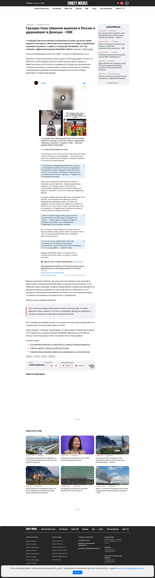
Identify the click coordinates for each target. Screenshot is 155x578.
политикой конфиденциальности (130, 568)
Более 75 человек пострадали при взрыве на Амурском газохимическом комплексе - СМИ (112, 46)
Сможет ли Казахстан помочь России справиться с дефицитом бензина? (113, 77)
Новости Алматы (31, 541)
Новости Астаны (31, 544)
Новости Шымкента (32, 547)
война (44, 356)
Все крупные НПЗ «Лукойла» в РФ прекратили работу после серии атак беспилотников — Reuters (112, 35)
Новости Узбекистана (59, 547)
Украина (52, 356)
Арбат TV (119, 8)
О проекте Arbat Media (85, 537)
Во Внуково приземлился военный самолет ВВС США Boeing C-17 (112, 56)
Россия (36, 356)
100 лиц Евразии (106, 8)
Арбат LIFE (68, 8)
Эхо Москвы (56, 8)
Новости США (56, 560)
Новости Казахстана (41, 8)
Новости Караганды (32, 554)
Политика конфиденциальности (88, 548)
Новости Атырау (31, 563)
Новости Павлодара (32, 560)
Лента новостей (57, 541)
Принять (77, 572)
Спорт (94, 8)
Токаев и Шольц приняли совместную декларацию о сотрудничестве (60, 352)
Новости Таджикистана (59, 556)
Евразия (79, 8)
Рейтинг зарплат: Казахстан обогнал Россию (49, 348)
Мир (86, 8)
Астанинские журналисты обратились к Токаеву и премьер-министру (60, 344)
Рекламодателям (84, 540)
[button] (92, 366)
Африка (29, 356)
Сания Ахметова (37, 365)
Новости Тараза (31, 557)
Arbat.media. (87, 49)
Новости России (57, 544)
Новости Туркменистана (60, 553)
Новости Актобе (31, 550)
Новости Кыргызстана (59, 550)
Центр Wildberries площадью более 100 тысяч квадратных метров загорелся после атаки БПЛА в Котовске (112, 66)
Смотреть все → (113, 83)
